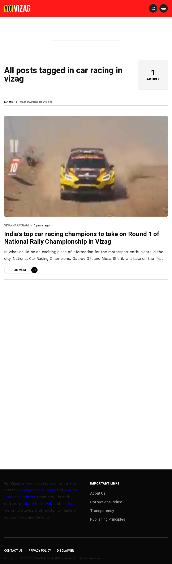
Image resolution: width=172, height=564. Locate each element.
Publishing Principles (107, 519)
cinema (67, 503)
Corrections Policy (106, 502)
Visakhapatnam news (35, 490)
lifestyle (31, 503)
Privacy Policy (40, 550)
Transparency (102, 511)
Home (8, 102)
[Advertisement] (86, 34)
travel (46, 503)
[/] (153, 8)
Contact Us (13, 550)
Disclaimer (65, 550)
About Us (98, 493)
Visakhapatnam (16, 225)
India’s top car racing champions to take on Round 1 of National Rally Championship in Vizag (81, 238)
